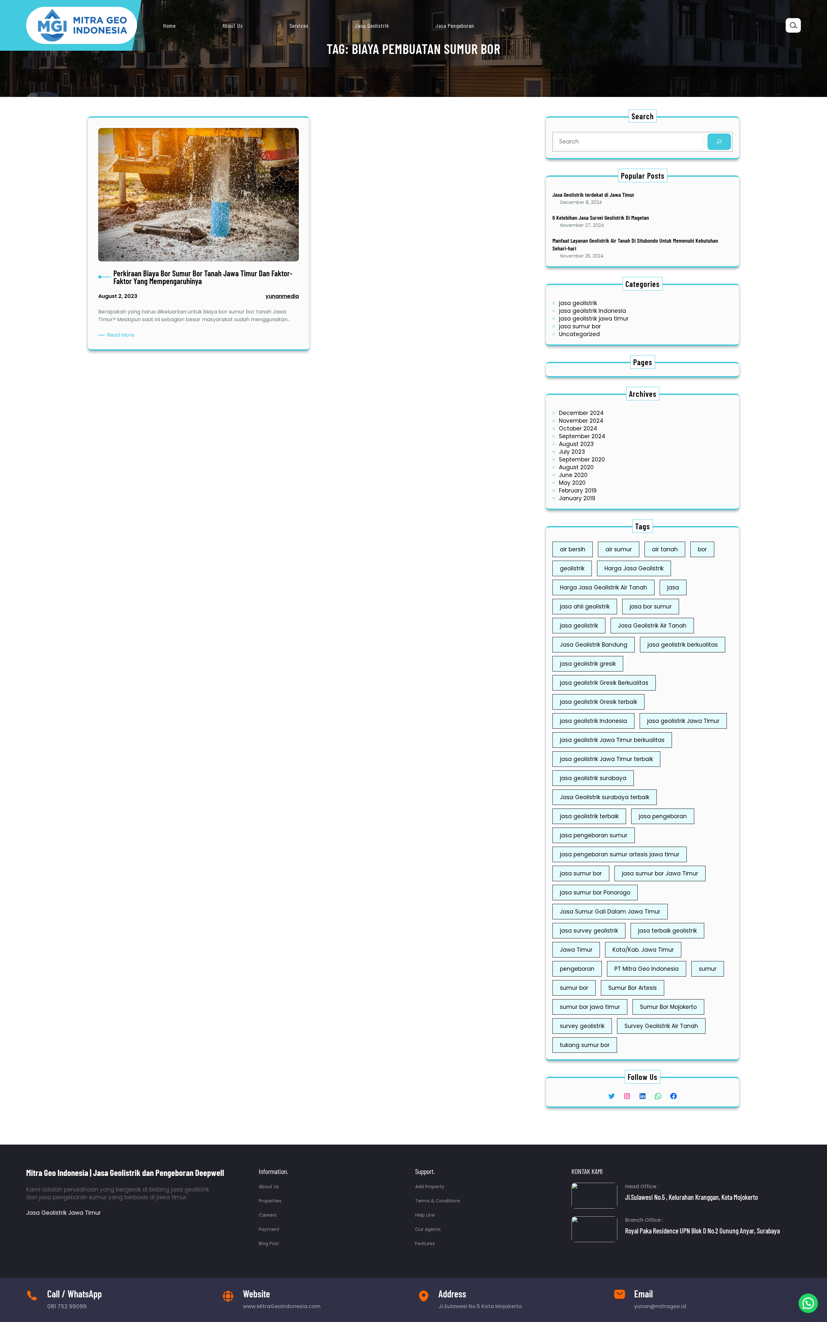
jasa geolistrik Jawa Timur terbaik (606, 759)
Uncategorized (579, 334)
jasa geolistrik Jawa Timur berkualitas (612, 740)
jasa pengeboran (663, 816)
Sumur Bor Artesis (632, 988)
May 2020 (572, 483)
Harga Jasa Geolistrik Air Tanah (603, 587)
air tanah (665, 549)
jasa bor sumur (651, 606)
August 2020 (576, 467)
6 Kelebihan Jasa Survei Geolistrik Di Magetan (600, 217)
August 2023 (576, 444)
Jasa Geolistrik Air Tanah (652, 625)
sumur (708, 969)
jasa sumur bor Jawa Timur (660, 873)
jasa (673, 587)
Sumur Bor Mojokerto (668, 1007)
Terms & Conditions (437, 1201)
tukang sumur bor (585, 1045)
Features (425, 1243)
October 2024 (578, 428)
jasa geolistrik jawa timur (594, 319)
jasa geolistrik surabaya (593, 778)
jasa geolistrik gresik (588, 664)
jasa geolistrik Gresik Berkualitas (604, 683)
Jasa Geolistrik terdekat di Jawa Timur (593, 194)
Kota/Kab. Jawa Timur (643, 950)
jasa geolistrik (578, 303)
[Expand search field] (793, 25)
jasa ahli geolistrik (585, 606)
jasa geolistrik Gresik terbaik (598, 702)
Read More (122, 335)
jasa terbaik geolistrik (667, 931)
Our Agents (428, 1229)
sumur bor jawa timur (590, 1007)
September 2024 (582, 436)
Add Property (429, 1186)
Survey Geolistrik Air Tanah (661, 1026)
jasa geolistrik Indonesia (592, 311)
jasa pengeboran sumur (593, 835)
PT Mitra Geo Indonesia (646, 969)
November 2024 (581, 421)
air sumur (618, 549)
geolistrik (572, 568)
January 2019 (577, 498)
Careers (268, 1215)
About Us (269, 1186)
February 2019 (578, 490)
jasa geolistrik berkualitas (682, 645)
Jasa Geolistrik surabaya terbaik (604, 797)
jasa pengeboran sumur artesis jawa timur (619, 854)
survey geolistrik (582, 1026)
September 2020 (582, 459)
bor (702, 549)
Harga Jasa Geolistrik (634, 568)
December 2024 (581, 413)
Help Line (425, 1215)
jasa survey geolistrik (589, 931)
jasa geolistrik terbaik (589, 816)
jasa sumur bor (580, 326)
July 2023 (572, 452)
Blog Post (269, 1243)
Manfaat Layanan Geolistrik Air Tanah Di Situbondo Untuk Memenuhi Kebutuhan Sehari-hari (635, 244)
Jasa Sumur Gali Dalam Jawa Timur (610, 911)
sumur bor (574, 988)
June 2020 (573, 475)
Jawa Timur (576, 950)
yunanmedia (282, 296)
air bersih (572, 549)
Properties (270, 1201)
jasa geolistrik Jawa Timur (683, 721)
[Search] (719, 141)
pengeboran (577, 969)
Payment (269, 1229)
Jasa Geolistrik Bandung (593, 645)
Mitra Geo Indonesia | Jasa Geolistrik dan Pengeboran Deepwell (125, 1172)
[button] (808, 1303)
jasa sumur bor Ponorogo (595, 892)
